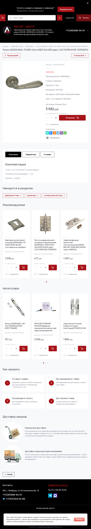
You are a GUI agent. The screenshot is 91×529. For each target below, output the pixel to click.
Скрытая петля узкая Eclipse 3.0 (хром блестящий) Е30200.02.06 (74, 326)
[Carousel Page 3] (47, 362)
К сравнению (54, 124)
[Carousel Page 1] (44, 281)
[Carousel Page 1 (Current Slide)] (43, 362)
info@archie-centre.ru (58, 485)
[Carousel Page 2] (45, 362)
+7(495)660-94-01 (75, 30)
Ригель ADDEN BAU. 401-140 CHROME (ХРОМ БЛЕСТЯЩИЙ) (15, 326)
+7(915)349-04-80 (15, 498)
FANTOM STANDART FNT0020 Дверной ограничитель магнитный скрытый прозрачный (45, 327)
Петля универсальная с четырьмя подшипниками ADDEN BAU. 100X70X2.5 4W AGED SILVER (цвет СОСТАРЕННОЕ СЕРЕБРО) (45, 245)
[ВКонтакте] (50, 132)
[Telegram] (57, 132)
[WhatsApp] (65, 132)
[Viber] (61, 132)
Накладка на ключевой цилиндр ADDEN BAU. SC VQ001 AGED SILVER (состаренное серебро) (15, 243)
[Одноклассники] (54, 132)
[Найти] (59, 18)
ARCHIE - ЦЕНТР (24, 26)
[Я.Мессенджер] (47, 132)
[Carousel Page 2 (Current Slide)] (46, 281)
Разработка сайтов (45, 527)
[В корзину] (23, 267)
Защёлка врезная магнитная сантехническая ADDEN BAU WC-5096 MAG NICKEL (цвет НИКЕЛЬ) (74, 245)
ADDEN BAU (50, 72)
